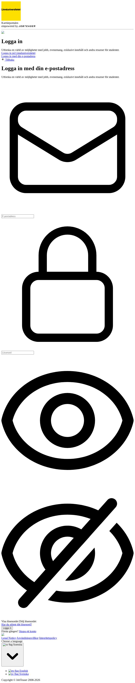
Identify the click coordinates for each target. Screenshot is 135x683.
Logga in (7, 628)
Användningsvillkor (27, 637)
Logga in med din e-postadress (18, 56)
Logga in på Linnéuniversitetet (18, 53)
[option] (71, 670)
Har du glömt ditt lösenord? (16, 624)
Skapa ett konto (27, 631)
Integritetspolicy (48, 637)
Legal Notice (8, 637)
